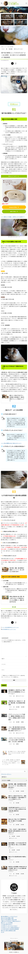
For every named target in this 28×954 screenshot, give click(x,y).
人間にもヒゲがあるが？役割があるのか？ (11, 921)
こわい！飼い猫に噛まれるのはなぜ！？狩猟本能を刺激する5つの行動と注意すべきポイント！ (17, 728)
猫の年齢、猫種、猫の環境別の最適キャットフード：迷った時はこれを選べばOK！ (17, 785)
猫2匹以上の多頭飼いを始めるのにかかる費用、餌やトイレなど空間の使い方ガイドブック (17, 868)
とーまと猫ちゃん (13, 4)
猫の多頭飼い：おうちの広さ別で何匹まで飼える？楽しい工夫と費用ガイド (17, 844)
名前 (3, 658)
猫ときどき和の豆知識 (14, 940)
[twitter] (12, 63)
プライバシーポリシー (6, 774)
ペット (3, 627)
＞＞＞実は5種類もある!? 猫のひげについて (11, 443)
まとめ (2, 932)
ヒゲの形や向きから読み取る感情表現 (10, 929)
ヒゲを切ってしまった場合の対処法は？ (10, 927)
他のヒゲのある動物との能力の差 (9, 919)
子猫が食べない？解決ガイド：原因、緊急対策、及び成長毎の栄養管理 (16, 702)
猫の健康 (8, 627)
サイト (3, 669)
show (16, 104)
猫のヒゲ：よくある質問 (6, 922)
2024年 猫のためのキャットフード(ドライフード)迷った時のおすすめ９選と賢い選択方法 (17, 809)
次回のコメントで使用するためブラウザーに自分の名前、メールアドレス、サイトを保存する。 (13, 676)
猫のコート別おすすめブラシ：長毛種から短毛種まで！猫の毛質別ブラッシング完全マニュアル (17, 797)
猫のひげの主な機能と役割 (7, 918)
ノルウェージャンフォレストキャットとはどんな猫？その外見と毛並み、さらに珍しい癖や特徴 (16, 739)
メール (3, 664)
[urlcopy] (15, 63)
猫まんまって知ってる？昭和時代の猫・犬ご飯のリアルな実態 (17, 820)
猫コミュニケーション (14, 627)
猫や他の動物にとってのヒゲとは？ (9, 916)
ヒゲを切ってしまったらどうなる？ (9, 926)
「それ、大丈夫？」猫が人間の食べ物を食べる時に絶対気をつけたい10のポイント (17, 830)
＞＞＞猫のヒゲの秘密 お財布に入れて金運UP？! (13, 217)
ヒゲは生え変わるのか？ (6, 924)
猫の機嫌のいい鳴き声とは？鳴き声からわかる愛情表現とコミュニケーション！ (16, 691)
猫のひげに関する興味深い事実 (8, 930)
